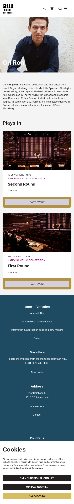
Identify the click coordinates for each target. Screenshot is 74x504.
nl (44, 8)
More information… (34, 468)
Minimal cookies (37, 487)
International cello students (37, 321)
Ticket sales (37, 372)
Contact (37, 414)
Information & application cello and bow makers (37, 329)
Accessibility (37, 313)
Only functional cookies (37, 478)
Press (37, 338)
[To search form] (60, 8)
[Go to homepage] (8, 8)
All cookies (37, 495)
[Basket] (52, 8)
